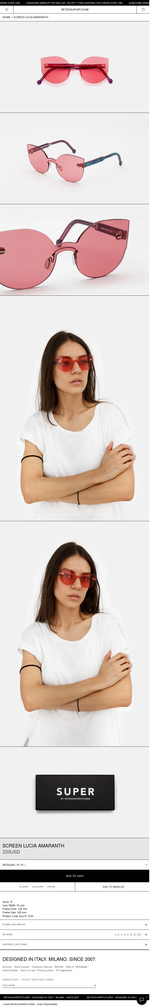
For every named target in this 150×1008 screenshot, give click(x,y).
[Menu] (6, 9)
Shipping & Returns (15, 928)
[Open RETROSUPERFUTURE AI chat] (142, 1000)
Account (7, 966)
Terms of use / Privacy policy (37, 970)
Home (6, 17)
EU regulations (64, 970)
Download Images (14, 908)
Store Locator (21, 966)
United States (10, 970)
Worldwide (81, 966)
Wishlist (58, 966)
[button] (143, 9)
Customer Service (42, 966)
